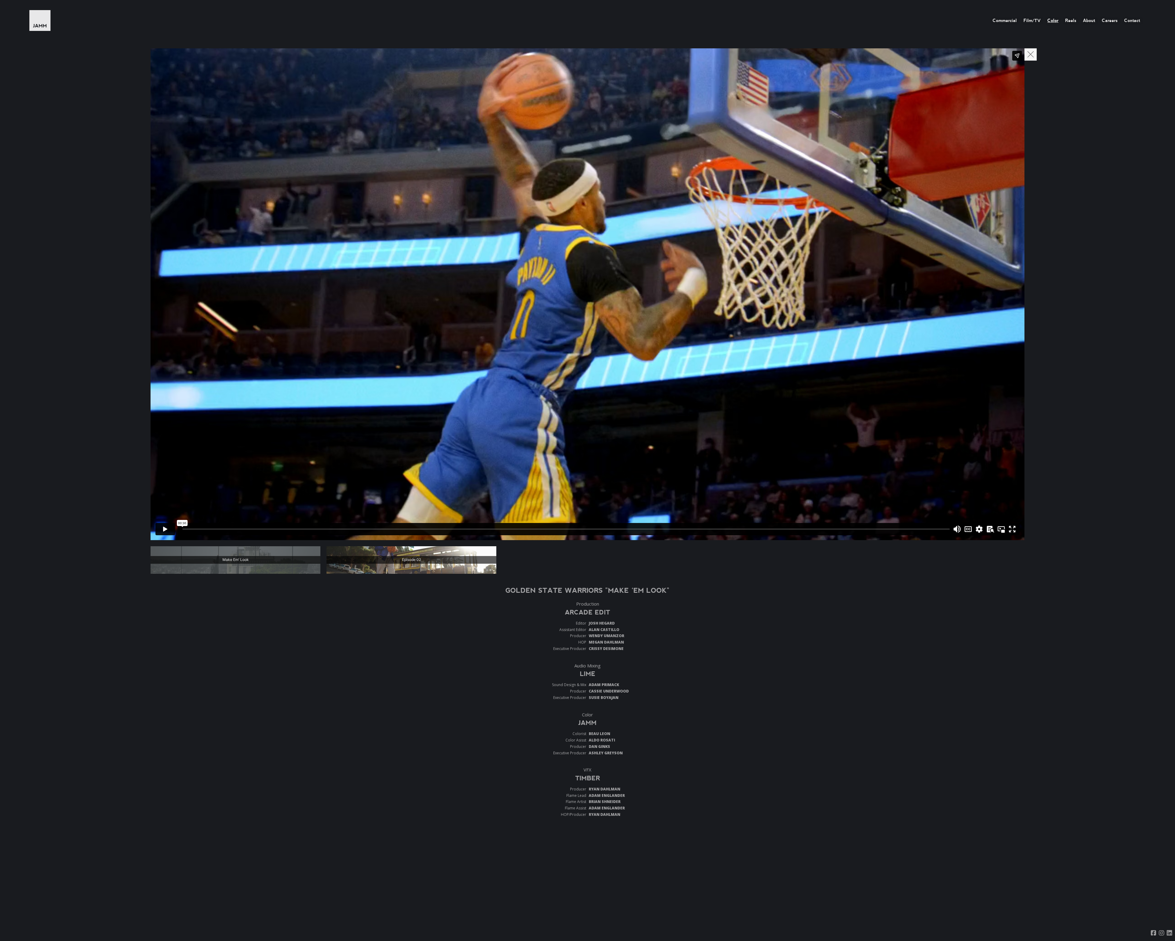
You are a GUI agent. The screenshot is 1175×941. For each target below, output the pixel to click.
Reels (1070, 20)
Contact (1132, 20)
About (1089, 20)
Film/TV (1032, 20)
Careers (1109, 20)
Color (1052, 20)
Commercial (1005, 20)
